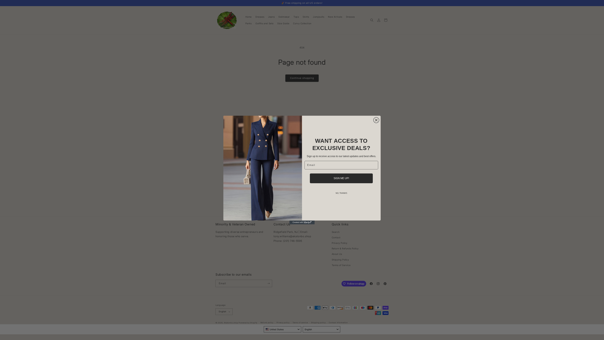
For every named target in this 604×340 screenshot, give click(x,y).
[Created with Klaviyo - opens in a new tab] (302, 222)
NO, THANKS (341, 193)
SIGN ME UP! (341, 178)
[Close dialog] (376, 120)
